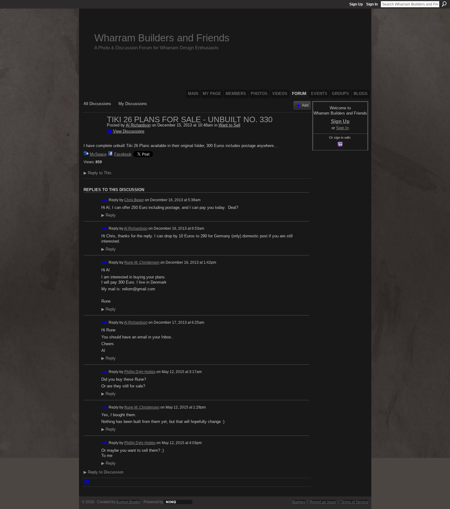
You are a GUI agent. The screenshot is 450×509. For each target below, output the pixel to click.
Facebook (123, 154)
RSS (87, 482)
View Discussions (128, 131)
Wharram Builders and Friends (162, 37)
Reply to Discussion (103, 472)
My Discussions (132, 103)
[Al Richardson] (93, 132)
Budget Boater (128, 502)
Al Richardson (138, 125)
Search (444, 4)
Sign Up (356, 4)
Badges (298, 502)
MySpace (98, 154)
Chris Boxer (134, 200)
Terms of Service (354, 502)
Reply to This (97, 173)
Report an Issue (323, 502)
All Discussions (97, 103)
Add (305, 105)
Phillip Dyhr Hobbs (140, 372)
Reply (108, 215)
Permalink (105, 200)
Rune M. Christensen (141, 262)
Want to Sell (229, 125)
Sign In (372, 4)
